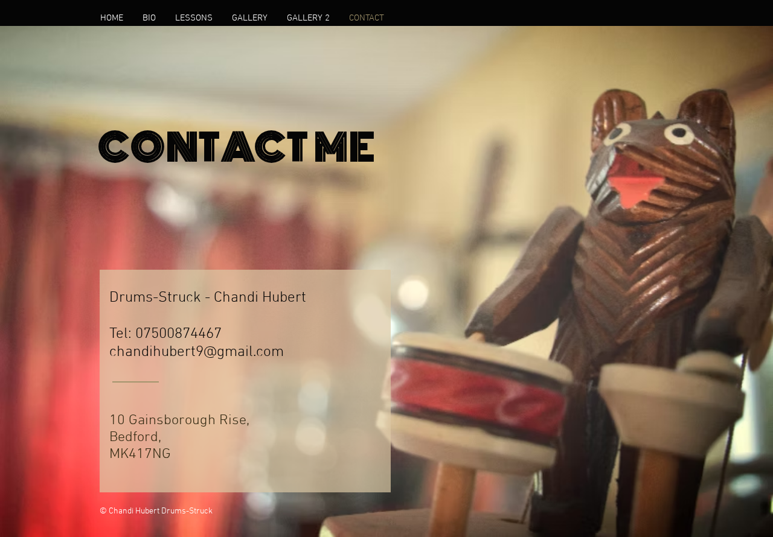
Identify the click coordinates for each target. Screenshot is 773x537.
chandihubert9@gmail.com (196, 352)
